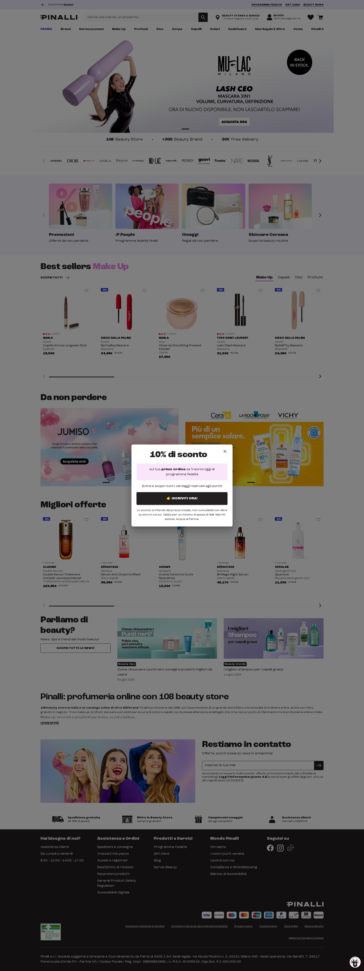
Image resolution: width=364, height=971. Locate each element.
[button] (355, 962)
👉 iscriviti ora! (182, 498)
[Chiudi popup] (225, 451)
